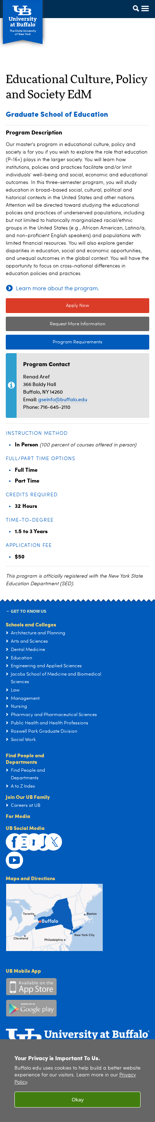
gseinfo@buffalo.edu (62, 399)
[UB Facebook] (10, 838)
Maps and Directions (30, 878)
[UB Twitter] (49, 838)
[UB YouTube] (10, 856)
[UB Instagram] (20, 838)
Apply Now (77, 305)
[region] (77, 1080)
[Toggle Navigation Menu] (138, 16)
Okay (78, 1099)
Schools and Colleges (31, 624)
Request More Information (77, 324)
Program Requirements (54, 342)
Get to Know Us (28, 611)
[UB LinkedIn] (30, 838)
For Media (18, 815)
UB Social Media (25, 827)
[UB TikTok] (39, 838)
